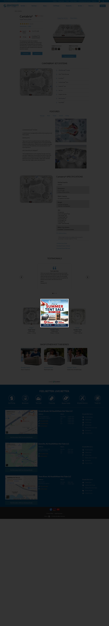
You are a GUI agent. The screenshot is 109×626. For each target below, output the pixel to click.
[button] (67, 300)
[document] (54, 313)
